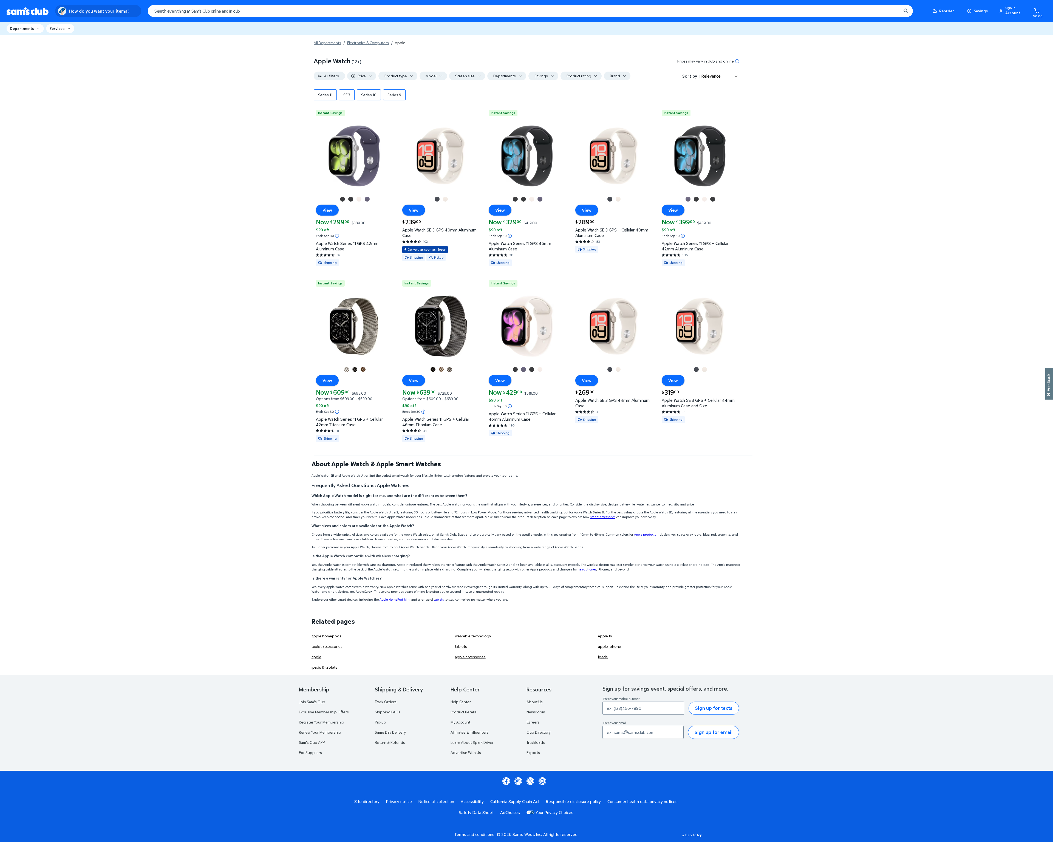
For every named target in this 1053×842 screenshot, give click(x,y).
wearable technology (473, 635)
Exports (533, 752)
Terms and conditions (474, 834)
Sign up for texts (713, 708)
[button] (1010, 11)
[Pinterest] (542, 781)
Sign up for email (713, 732)
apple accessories (470, 656)
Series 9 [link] (394, 94)
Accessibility (472, 801)
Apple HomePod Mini (395, 599)
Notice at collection (436, 801)
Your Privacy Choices (554, 812)
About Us (534, 701)
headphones (587, 569)
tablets (439, 599)
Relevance (711, 76)
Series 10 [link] (369, 94)
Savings (981, 10)
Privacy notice (399, 801)
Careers (533, 722)
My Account (460, 722)
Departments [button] (22, 28)
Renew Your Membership (320, 732)
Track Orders (386, 701)
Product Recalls (464, 711)
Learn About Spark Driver (472, 742)
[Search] (905, 11)
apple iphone (609, 646)
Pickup (380, 722)
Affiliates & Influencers (470, 732)
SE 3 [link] (346, 94)
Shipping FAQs (387, 711)
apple (316, 656)
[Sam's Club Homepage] (28, 11)
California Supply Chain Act (514, 801)
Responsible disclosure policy (573, 801)
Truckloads (535, 742)
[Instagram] (518, 781)
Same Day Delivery (390, 732)
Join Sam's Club (312, 701)
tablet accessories (327, 646)
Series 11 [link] (325, 94)
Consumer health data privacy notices (642, 801)
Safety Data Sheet (476, 812)
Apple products (645, 534)
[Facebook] (506, 781)
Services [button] (56, 28)
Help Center (461, 701)
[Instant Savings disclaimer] (337, 236)
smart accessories (602, 517)
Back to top (693, 835)
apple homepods (326, 635)
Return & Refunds (390, 742)
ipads (603, 656)
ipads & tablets (324, 667)
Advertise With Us (466, 752)
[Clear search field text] (893, 11)
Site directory (367, 801)
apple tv (605, 635)
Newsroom (535, 711)
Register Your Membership (321, 722)
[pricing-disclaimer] (737, 61)
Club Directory (538, 732)
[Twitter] (530, 781)
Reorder (946, 10)
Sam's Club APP (312, 742)
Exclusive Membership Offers (324, 711)
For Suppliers (310, 752)
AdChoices (510, 812)
